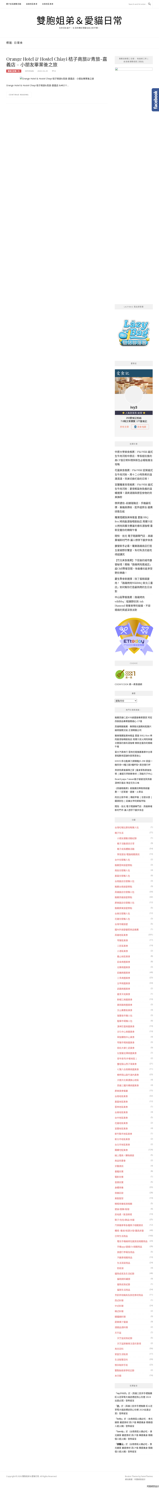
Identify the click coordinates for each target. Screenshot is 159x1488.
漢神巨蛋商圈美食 (125, 1026)
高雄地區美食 (31, 4)
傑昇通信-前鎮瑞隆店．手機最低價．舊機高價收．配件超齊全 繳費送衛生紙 (134, 507)
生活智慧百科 (121, 1359)
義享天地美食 (123, 994)
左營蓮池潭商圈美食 (127, 1053)
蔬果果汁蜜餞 (121, 1321)
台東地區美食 (121, 1112)
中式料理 (119, 1305)
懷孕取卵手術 (121, 1364)
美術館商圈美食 (124, 1004)
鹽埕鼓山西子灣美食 (127, 1063)
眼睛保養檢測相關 (123, 1203)
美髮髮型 (119, 1198)
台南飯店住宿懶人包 (124, 881)
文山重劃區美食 (124, 1010)
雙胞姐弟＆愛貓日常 (79, 20)
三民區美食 (122, 945)
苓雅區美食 (122, 940)
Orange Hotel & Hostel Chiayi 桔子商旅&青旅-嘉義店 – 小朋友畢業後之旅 (56, 62)
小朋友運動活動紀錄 (127, 838)
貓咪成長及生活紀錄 (124, 1273)
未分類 (118, 1375)
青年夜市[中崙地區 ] (126, 1058)
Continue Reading (19, 94)
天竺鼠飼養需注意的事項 (129, 1343)
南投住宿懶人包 (122, 870)
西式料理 (119, 1300)
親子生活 (119, 832)
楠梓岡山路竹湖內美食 (128, 1074)
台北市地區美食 (122, 1144)
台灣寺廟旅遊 (121, 924)
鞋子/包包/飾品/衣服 (124, 1219)
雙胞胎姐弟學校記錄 (124, 1370)
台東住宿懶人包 (122, 913)
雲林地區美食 (121, 1106)
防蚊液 (120, 1268)
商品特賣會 (120, 1160)
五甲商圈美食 (123, 983)
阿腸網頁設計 (139, 1479)
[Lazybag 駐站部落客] (134, 334)
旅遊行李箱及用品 (125, 1252)
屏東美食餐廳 (121, 1090)
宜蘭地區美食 (121, 1128)
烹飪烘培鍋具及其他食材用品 (129, 1295)
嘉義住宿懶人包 (14, 71)
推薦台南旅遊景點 (123, 886)
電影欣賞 (119, 1176)
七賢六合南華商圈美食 (128, 1069)
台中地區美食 (121, 1117)
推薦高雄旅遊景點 (123, 897)
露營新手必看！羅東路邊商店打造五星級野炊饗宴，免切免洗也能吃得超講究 (133, 550)
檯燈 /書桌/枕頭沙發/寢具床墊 (129, 1230)
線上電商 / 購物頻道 (124, 1155)
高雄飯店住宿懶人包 (124, 892)
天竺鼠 (118, 1332)
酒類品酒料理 (121, 1327)
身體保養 (119, 1187)
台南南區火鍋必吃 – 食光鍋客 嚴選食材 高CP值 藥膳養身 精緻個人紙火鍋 (134, 1422)
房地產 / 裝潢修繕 (123, 1214)
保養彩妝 (119, 1192)
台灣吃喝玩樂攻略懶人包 (127, 827)
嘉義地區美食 (121, 1101)
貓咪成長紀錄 (123, 1284)
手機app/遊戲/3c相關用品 (129, 1246)
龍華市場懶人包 (124, 1020)
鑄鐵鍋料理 (120, 1316)
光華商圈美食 (123, 967)
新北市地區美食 (122, 1139)
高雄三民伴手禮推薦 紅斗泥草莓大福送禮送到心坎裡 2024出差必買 (133, 1397)
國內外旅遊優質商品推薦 (127, 929)
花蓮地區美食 (121, 1123)
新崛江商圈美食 (124, 999)
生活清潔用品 (123, 1262)
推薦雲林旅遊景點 (123, 865)
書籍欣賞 (119, 1171)
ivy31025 (29, 71)
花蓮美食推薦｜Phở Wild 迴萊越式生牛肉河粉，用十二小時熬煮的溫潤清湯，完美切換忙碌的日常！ (134, 474)
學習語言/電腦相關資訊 (128, 854)
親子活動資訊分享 (125, 843)
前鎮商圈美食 (123, 972)
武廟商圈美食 (123, 988)
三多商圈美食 (123, 977)
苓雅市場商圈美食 (125, 1042)
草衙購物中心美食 (125, 1037)
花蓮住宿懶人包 (122, 918)
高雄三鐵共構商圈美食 (128, 1085)
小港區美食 (122, 951)
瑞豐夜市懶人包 (124, 1015)
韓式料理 (119, 1311)
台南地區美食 (47, 4)
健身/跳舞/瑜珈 (122, 1209)
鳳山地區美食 (123, 956)
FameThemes (147, 1476)
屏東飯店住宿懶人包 (124, 902)
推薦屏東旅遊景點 (123, 908)
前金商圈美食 (123, 961)
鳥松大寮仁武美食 (125, 1047)
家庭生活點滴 (121, 1354)
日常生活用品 (121, 1236)
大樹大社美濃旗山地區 (128, 1080)
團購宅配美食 (121, 1149)
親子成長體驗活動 (13, 4)
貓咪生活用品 (123, 1289)
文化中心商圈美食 (125, 1031)
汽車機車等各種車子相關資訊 (129, 1225)
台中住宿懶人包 (122, 859)
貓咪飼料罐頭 (123, 1278)
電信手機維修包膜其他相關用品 (132, 1241)
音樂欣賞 (119, 1182)
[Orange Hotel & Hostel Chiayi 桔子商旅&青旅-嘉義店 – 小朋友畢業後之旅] (57, 78)
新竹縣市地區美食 (123, 1133)
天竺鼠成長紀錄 (124, 1338)
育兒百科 (119, 1348)
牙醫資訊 (119, 1166)
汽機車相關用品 (124, 1257)
